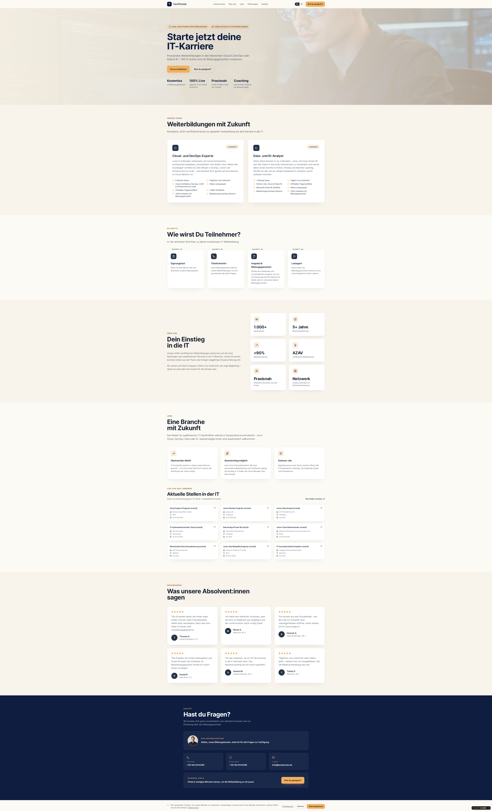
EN (302, 4)
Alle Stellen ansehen (313, 499)
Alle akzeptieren (316, 806)
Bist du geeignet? (315, 4)
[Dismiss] (488, 807)
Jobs (242, 4)
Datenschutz (193, 808)
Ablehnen (300, 806)
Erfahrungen (253, 4)
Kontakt (265, 4)
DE (297, 4)
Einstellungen (287, 806)
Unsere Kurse (219, 4)
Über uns (232, 4)
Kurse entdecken (178, 69)
